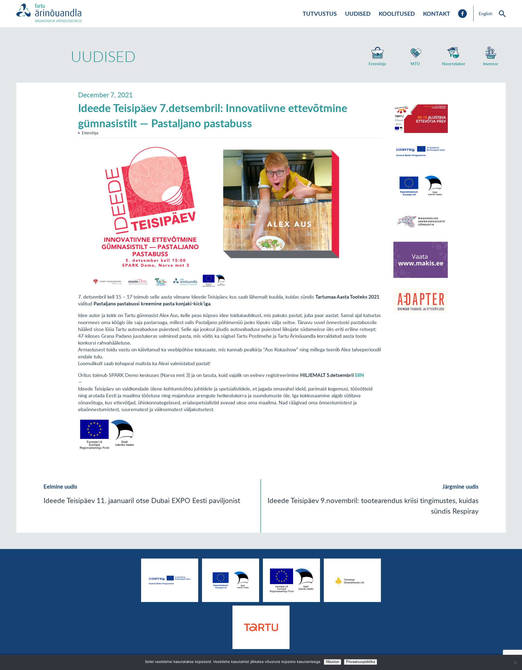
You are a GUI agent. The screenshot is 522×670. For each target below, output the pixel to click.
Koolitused (397, 13)
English (485, 13)
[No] (515, 662)
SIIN (359, 375)
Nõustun (332, 662)
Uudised (358, 13)
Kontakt (436, 13)
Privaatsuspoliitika (360, 662)
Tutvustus (320, 13)
